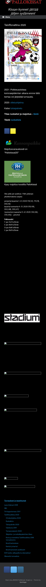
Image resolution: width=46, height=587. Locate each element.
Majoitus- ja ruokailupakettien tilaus (19, 534)
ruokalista (16, 119)
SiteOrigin (23, 582)
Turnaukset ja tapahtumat (15, 500)
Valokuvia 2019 (11, 528)
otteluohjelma (17, 102)
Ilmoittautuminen (12, 543)
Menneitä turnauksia (11, 556)
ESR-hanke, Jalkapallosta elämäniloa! (17, 553)
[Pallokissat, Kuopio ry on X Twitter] (14, 570)
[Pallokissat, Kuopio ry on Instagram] (13, 131)
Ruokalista (9, 521)
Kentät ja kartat (12, 546)
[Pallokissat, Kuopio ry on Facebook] (7, 131)
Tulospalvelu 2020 (12, 525)
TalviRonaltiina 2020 (11, 515)
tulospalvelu (16, 108)
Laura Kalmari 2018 (11, 505)
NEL (5, 508)
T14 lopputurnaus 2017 (12, 512)
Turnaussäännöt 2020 (14, 531)
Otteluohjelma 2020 (13, 518)
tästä (36, 114)
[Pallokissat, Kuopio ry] (23, 2)
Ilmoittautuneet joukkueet (15, 550)
